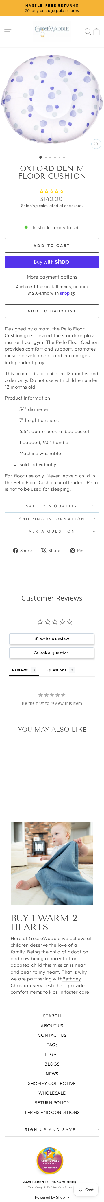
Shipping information (52, 518)
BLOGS (51, 1064)
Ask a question (52, 531)
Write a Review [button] (54, 639)
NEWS (52, 1074)
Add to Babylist (52, 311)
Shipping (29, 205)
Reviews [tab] (20, 670)
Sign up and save (51, 1129)
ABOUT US (52, 1025)
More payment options (52, 277)
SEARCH (52, 1015)
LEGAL (52, 1054)
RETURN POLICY (52, 1102)
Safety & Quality (52, 506)
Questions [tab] (57, 670)
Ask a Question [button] (54, 652)
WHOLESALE (52, 1093)
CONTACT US (52, 1035)
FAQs (52, 1045)
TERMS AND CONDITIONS (51, 1112)
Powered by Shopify (52, 1197)
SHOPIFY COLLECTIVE (52, 1083)
